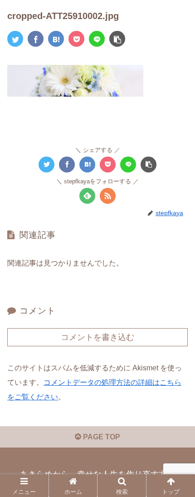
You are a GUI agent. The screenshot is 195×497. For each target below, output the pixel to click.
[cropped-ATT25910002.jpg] (56, 39)
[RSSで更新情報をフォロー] (108, 196)
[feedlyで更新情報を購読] (87, 196)
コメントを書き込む (97, 337)
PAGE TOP (100, 437)
